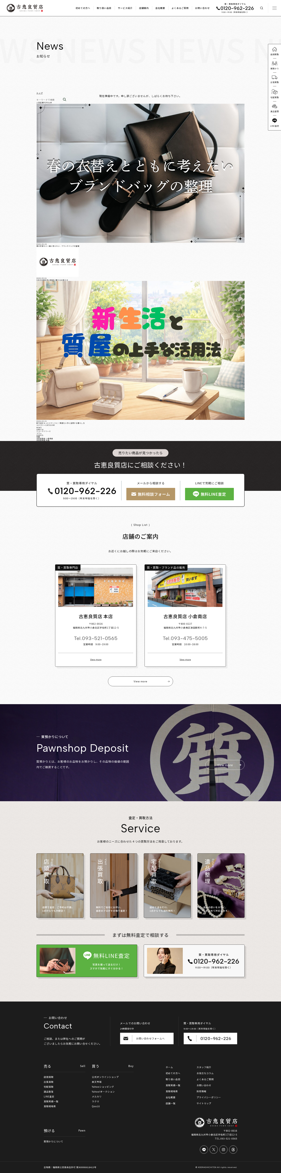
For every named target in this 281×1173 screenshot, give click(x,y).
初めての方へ (173, 1073)
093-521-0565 (100, 638)
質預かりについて (53, 1141)
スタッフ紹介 (204, 1067)
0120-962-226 (85, 491)
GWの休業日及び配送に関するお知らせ (52, 280)
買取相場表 (50, 1106)
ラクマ (95, 1101)
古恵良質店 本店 (42, 440)
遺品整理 (49, 1091)
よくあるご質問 (205, 1079)
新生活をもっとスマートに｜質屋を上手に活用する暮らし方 (60, 423)
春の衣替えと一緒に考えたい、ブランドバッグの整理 (57, 246)
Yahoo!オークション (103, 1091)
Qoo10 (96, 1106)
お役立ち (40, 435)
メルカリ (97, 1096)
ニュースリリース (43, 431)
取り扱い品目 (173, 1079)
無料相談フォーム (154, 494)
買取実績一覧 (51, 1101)
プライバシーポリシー (209, 1097)
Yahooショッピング (103, 1086)
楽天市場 (97, 1081)
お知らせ (40, 429)
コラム (39, 433)
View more (95, 659)
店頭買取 (49, 1077)
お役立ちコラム (205, 1073)
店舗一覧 (170, 1103)
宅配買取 (49, 1086)
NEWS (39, 427)
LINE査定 (49, 1096)
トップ (39, 93)
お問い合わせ (204, 1085)
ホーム (169, 1067)
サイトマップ (204, 1103)
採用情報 (201, 1091)
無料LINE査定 (213, 494)
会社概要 (170, 1097)
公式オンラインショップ (105, 1077)
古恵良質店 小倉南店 (44, 438)
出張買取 (49, 1081)
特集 (38, 437)
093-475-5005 (189, 638)
